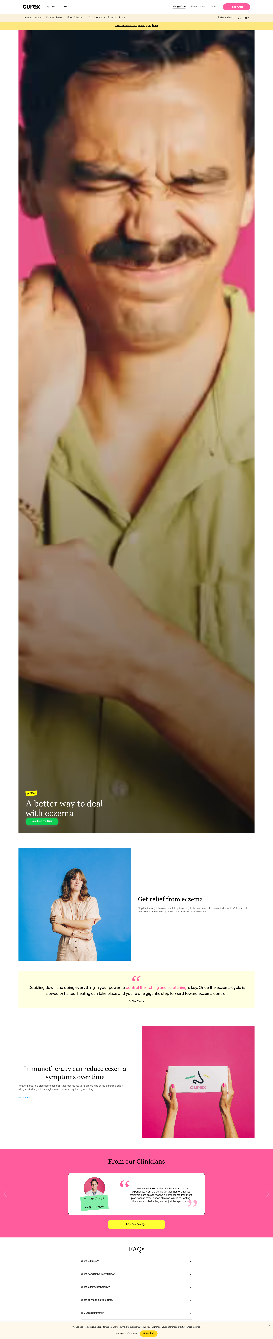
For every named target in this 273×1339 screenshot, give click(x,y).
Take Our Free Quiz (136, 1224)
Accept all (148, 1333)
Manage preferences (126, 1333)
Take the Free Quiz (41, 821)
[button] (34, 18)
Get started (24, 1098)
